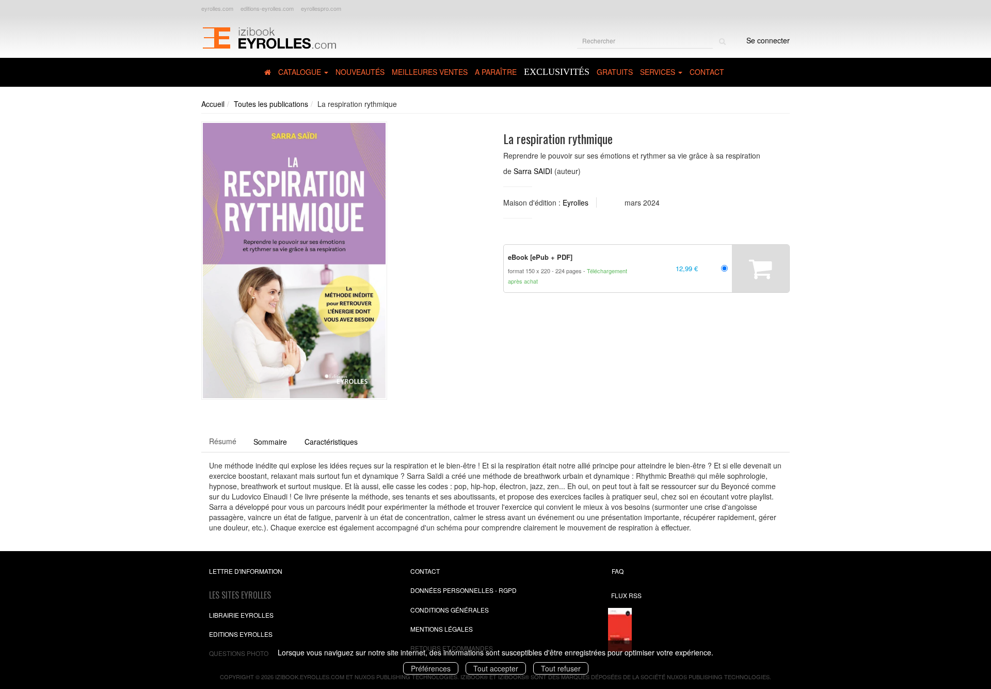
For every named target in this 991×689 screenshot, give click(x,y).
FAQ (618, 571)
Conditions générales (449, 609)
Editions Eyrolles (241, 634)
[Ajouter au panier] (760, 268)
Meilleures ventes (430, 72)
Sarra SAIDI (533, 171)
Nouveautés (360, 72)
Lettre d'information (245, 571)
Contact (707, 72)
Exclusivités (556, 72)
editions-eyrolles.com (267, 8)
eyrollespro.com (321, 8)
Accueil (213, 104)
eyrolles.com (217, 8)
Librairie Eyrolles (241, 614)
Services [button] (658, 72)
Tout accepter (495, 668)
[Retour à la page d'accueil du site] (269, 36)
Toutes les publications (271, 104)
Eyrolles (575, 202)
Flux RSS (626, 595)
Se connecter (768, 40)
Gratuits (615, 72)
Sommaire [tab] (270, 441)
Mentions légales (441, 628)
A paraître (496, 72)
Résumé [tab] (222, 441)
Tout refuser (561, 668)
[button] (294, 260)
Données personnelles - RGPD (463, 590)
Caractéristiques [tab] (331, 441)
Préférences (431, 668)
